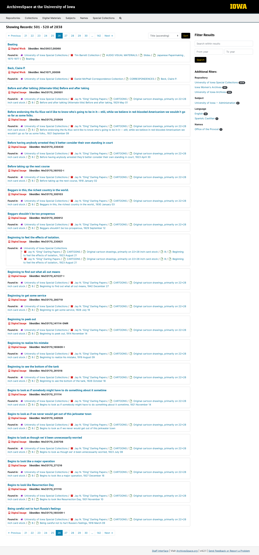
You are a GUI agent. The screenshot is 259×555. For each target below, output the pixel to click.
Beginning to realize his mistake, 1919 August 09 (67, 357)
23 (38, 35)
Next (109, 35)
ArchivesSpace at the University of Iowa (41, 7)
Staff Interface (160, 550)
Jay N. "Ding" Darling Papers (90, 98)
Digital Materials (51, 17)
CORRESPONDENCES (142, 78)
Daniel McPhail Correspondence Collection (98, 78)
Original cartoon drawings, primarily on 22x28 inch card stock (122, 251)
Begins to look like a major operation (31, 461)
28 (72, 35)
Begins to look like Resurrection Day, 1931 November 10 (71, 499)
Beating (13, 44)
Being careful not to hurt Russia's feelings (34, 508)
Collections (31, 17)
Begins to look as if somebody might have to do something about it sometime (57, 390)
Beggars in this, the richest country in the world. (38, 190)
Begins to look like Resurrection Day (31, 485)
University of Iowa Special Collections (46, 55)
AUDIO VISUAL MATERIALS (121, 55)
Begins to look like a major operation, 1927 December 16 (72, 475)
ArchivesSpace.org (187, 550)
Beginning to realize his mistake (28, 343)
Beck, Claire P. (16, 68)
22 (32, 35)
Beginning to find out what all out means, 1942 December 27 (74, 286)
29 (79, 35)
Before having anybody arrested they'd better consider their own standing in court (60, 143)
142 (99, 35)
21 (25, 35)
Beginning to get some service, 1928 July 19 (65, 309)
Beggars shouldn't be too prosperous (31, 214)
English (201, 113)
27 (65, 35)
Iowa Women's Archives (210, 87)
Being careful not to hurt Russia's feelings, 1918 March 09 (72, 522)
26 (59, 35)
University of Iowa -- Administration (216, 102)
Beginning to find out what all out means (34, 272)
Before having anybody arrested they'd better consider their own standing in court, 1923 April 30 (95, 157)
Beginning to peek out (22, 319)
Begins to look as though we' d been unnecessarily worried (45, 437)
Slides (147, 55)
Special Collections (104, 17)
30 (86, 35)
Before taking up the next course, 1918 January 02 (68, 180)
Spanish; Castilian (206, 118)
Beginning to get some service (27, 295)
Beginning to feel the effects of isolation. (34, 237)
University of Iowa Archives (213, 92)
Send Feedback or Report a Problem (229, 550)
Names (84, 17)
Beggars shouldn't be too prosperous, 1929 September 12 (73, 228)
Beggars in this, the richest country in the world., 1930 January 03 (77, 204)
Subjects (70, 17)
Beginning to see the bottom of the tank (33, 366)
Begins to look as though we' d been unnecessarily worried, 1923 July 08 (81, 451)
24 (45, 35)
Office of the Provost (208, 129)
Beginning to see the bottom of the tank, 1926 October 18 (73, 380)
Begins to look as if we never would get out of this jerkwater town (49, 414)
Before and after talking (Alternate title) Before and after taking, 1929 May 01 (84, 102)
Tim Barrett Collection (87, 55)
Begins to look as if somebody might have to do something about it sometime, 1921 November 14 (95, 404)
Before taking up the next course (29, 166)
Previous (14, 35)
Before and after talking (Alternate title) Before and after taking (48, 88)
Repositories (13, 17)
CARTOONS (120, 98)
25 (52, 35)
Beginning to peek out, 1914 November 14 (63, 333)
